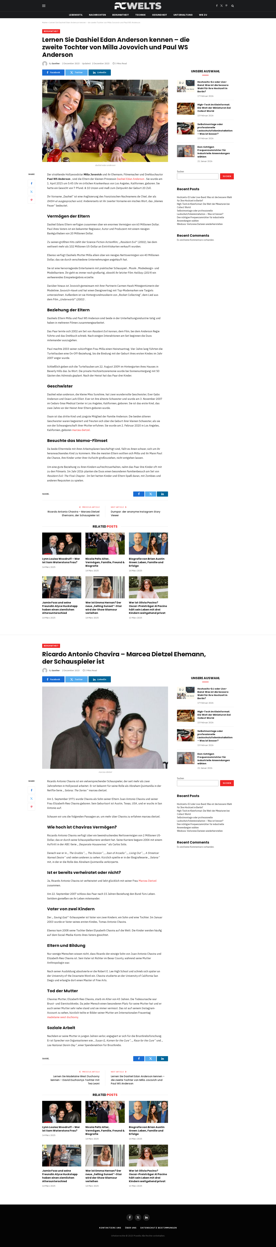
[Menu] (43, 5)
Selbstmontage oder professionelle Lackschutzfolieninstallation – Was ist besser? (215, 129)
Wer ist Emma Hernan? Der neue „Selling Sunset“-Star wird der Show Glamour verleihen (103, 608)
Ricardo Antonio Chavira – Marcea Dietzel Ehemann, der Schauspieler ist (74, 513)
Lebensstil (75, 14)
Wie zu (203, 14)
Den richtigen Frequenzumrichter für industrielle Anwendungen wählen (213, 151)
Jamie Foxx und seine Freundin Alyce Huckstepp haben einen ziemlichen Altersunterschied (59, 608)
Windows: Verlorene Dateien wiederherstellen (200, 224)
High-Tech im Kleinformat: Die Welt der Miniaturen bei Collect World (214, 108)
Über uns (130, 1227)
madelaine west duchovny (62, 1017)
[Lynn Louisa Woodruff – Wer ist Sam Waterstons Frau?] (61, 544)
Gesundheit (159, 14)
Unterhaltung (183, 14)
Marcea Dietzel (148, 880)
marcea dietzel (81, 430)
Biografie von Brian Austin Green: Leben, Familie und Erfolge (147, 562)
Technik (140, 14)
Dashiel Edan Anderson (130, 179)
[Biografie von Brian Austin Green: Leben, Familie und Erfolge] (148, 544)
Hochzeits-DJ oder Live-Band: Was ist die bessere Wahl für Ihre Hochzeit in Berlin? (213, 86)
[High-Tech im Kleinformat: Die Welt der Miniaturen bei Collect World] (186, 109)
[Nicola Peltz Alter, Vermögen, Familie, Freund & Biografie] (105, 544)
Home (44, 22)
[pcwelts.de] (138, 6)
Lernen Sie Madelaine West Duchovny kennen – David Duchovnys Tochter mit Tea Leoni (75, 1080)
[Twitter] (31, 191)
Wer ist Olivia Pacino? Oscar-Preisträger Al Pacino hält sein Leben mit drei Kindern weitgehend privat (148, 608)
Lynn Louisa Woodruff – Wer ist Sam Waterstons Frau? (61, 560)
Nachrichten (97, 14)
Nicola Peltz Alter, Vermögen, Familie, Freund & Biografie (105, 562)
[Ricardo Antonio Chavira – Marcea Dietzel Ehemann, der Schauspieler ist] (105, 728)
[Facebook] (31, 183)
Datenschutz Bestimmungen (158, 1227)
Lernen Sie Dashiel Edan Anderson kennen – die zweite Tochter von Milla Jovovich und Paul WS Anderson (138, 1080)
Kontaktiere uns (110, 1227)
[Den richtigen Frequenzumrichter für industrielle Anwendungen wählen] (186, 151)
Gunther (56, 63)
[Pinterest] (31, 199)
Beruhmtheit (120, 14)
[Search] (232, 5)
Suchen (180, 171)
